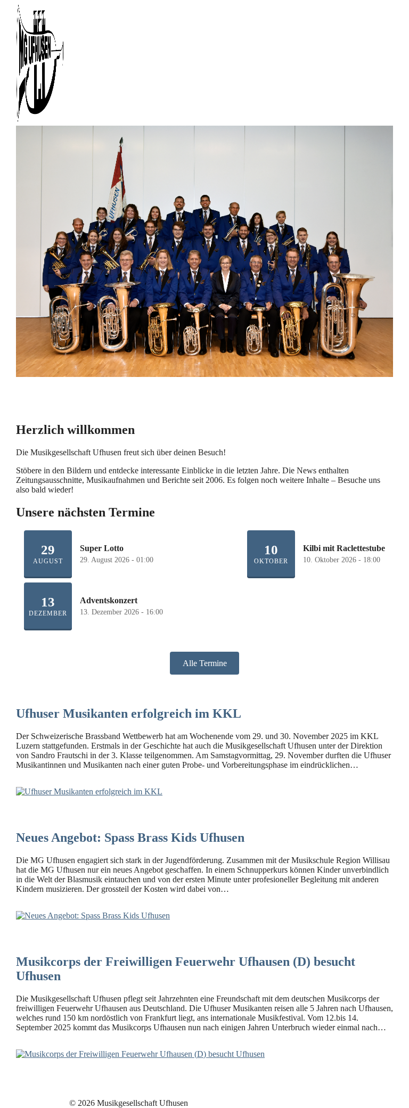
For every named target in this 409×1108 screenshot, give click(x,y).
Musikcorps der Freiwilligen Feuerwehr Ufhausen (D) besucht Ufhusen (185, 969)
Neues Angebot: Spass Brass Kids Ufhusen (130, 837)
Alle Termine (205, 663)
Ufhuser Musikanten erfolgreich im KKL (128, 713)
